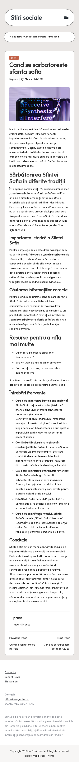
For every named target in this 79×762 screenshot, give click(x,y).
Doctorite (10, 672)
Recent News (12, 677)
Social (14, 57)
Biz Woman (11, 681)
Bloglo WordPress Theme (39, 755)
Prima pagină (15, 36)
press (17, 617)
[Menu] (66, 17)
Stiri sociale (26, 17)
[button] (21, 624)
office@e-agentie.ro (17, 699)
